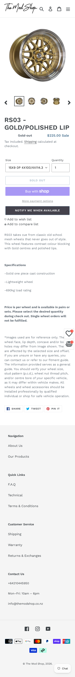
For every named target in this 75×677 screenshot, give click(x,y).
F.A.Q (12, 484)
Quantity (57, 160)
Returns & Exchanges (24, 556)
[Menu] (68, 8)
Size (8, 160)
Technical (15, 495)
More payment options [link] (37, 201)
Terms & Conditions (23, 506)
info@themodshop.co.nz (25, 603)
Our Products (18, 456)
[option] (19, 101)
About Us (15, 446)
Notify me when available (37, 210)
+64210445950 (18, 583)
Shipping (30, 141)
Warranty (15, 545)
